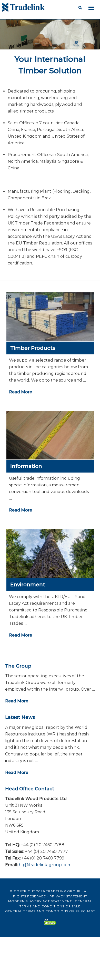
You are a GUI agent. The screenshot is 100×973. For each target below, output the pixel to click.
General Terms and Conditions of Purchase (50, 911)
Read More (20, 392)
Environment (27, 584)
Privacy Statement (68, 896)
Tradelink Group (63, 891)
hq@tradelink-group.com (45, 864)
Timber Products (32, 348)
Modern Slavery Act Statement (40, 901)
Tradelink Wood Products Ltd (43, 8)
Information (26, 466)
